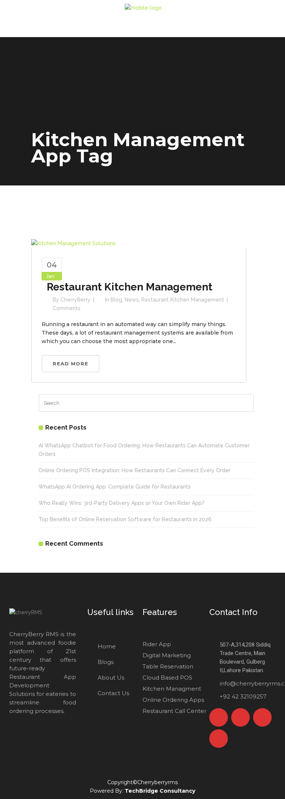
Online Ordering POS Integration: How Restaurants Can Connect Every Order (134, 470)
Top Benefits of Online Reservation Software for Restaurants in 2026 (125, 519)
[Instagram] (262, 717)
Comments (67, 308)
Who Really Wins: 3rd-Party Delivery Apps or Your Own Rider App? (121, 503)
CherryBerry (75, 300)
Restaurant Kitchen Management (129, 287)
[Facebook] (218, 717)
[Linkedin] (218, 738)
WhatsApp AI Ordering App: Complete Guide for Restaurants (115, 487)
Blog (116, 300)
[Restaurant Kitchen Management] (73, 243)
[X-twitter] (240, 717)
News (132, 300)
